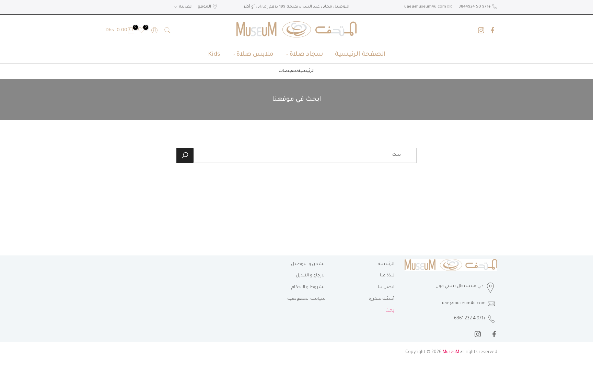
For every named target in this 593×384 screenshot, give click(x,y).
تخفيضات (288, 71)
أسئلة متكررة (381, 299)
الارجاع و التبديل (311, 275)
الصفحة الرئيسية (360, 54)
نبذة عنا (387, 275)
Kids (214, 54)
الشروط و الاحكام (308, 287)
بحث (389, 310)
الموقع (204, 7)
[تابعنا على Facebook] (492, 30)
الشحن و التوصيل (308, 264)
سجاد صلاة (306, 54)
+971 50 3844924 (475, 7)
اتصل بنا (386, 287)
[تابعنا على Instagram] (481, 30)
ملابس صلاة (255, 54)
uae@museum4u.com (425, 7)
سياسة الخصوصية (307, 299)
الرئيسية (306, 71)
